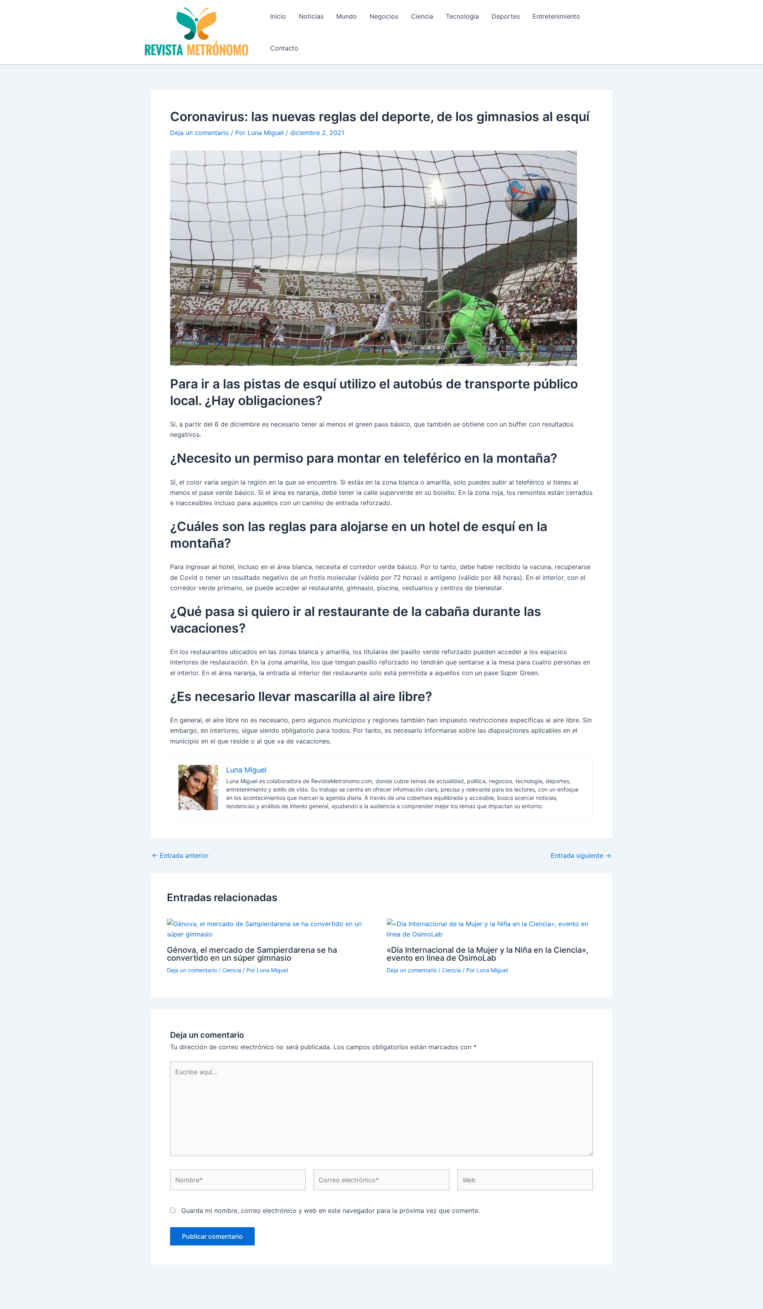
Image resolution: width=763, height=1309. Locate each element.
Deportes (506, 16)
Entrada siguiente (581, 855)
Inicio (278, 16)
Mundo (346, 16)
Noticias (311, 16)
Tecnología (462, 16)
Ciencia (422, 16)
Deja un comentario (199, 133)
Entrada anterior (180, 855)
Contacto (284, 48)
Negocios (384, 16)
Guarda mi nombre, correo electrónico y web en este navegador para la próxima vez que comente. (330, 1210)
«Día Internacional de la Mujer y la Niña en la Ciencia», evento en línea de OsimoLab (488, 954)
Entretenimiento (556, 16)
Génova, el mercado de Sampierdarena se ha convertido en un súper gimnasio (252, 954)
